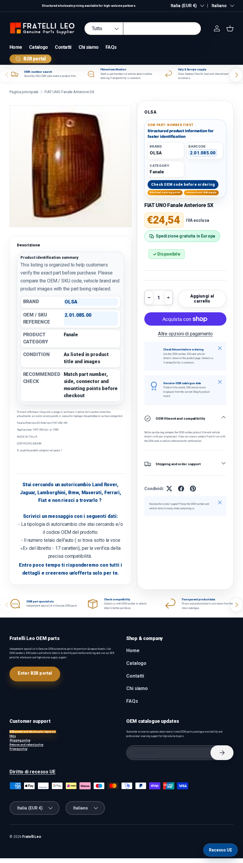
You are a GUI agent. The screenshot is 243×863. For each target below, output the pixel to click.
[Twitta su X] (169, 488)
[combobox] (143, 28)
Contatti (63, 47)
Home (15, 47)
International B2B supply (201, 192)
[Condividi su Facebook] (181, 488)
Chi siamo (89, 47)
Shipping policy (19, 740)
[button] (229, 28)
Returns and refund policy (26, 744)
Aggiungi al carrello (202, 298)
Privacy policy (18, 748)
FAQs (110, 47)
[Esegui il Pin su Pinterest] (193, 488)
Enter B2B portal (35, 673)
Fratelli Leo (31, 837)
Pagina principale (23, 92)
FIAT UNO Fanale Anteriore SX (69, 92)
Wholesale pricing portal (165, 192)
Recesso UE (220, 850)
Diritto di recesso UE (32, 772)
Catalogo (38, 47)
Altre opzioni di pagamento (185, 334)
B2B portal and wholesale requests (32, 731)
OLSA (150, 112)
